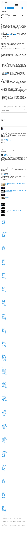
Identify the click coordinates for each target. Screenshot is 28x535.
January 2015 (4, 370)
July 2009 (3, 441)
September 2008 (4, 452)
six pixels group (9, 525)
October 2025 (4, 231)
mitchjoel (3, 525)
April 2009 (3, 444)
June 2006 (3, 481)
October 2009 (4, 438)
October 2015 (4, 360)
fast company (19, 106)
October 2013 (4, 386)
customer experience (18, 518)
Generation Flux (16, 34)
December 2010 (4, 423)
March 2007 (3, 471)
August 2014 (3, 375)
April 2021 (3, 289)
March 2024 (3, 251)
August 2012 (3, 401)
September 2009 (4, 439)
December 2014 (4, 371)
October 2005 (4, 490)
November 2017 (4, 333)
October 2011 (4, 412)
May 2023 (3, 262)
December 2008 (4, 449)
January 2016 (4, 357)
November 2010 (4, 424)
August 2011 (3, 414)
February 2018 (4, 330)
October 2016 (4, 347)
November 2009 (4, 437)
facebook (11, 521)
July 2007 (3, 467)
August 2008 (3, 453)
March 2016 (3, 355)
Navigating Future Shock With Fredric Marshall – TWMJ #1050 (13, 203)
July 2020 (3, 299)
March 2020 (3, 303)
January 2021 (4, 292)
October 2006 (4, 477)
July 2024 (3, 247)
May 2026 (3, 223)
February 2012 (4, 408)
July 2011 (3, 415)
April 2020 (3, 302)
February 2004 (4, 508)
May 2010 (3, 430)
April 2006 (3, 483)
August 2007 (3, 466)
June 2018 (3, 326)
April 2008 (3, 457)
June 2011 (3, 416)
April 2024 (3, 250)
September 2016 (4, 348)
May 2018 (3, 327)
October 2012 (4, 399)
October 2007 (4, 464)
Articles (7, 14)
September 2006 (4, 478)
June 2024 (3, 248)
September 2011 (4, 413)
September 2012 (4, 400)
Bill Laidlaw (5, 119)
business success (4, 106)
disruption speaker (4, 521)
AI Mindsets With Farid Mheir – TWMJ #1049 (11, 207)
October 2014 (4, 373)
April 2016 (3, 354)
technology (23, 525)
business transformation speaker (5, 518)
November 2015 (4, 359)
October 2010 (4, 425)
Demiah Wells (6, 139)
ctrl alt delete (14, 518)
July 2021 (3, 286)
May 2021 (3, 288)
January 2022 (4, 279)
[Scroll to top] (27, 534)
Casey (5, 154)
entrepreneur (16, 106)
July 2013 (3, 389)
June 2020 (3, 300)
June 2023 (3, 261)
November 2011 (4, 411)
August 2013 (3, 388)
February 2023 (4, 265)
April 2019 (3, 315)
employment (12, 106)
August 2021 (3, 285)
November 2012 (4, 398)
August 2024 (3, 246)
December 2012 (4, 397)
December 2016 (4, 345)
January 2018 (4, 331)
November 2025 (4, 230)
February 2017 (4, 343)
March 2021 (3, 290)
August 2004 (3, 505)
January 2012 (4, 409)
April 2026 (3, 224)
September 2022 (4, 271)
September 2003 (4, 511)
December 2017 (4, 332)
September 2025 (4, 232)
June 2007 (3, 468)
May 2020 (3, 301)
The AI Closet (7, 197)
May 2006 (3, 482)
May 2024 (3, 249)
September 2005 (4, 491)
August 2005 (3, 492)
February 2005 (4, 498)
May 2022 (3, 275)
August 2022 (3, 272)
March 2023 (3, 264)
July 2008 (3, 454)
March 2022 (3, 277)
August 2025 (3, 233)
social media (19, 525)
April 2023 (3, 263)
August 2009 (3, 440)
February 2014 (4, 382)
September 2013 (4, 387)
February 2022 (4, 278)
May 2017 (3, 340)
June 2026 (3, 222)
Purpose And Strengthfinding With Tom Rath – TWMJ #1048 (13, 210)
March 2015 (3, 368)
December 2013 (4, 384)
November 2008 (4, 450)
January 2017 (4, 344)
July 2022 (3, 273)
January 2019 (4, 318)
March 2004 (3, 507)
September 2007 (4, 465)
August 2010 (3, 427)
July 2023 (3, 260)
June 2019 (3, 313)
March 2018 (3, 329)
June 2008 (3, 455)
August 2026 (3, 220)
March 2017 (3, 342)
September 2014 (4, 374)
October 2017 (4, 334)
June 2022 (3, 274)
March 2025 (3, 238)
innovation (14, 521)
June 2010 (3, 429)
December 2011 (4, 410)
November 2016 (4, 346)
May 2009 (3, 443)
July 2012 (3, 402)
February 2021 (4, 291)
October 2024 (4, 244)
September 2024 (4, 245)
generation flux (23, 106)
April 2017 (3, 341)
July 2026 (3, 221)
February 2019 (4, 317)
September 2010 (4, 426)
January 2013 (4, 396)
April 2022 (3, 276)
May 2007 (3, 469)
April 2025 (3, 237)
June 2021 (3, 287)
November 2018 (4, 320)
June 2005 (3, 494)
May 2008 (3, 456)
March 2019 (3, 316)
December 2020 (4, 293)
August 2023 (3, 259)
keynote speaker (23, 521)
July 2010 (3, 428)
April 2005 (3, 496)
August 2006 (3, 479)
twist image (7, 110)
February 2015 (4, 369)
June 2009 (3, 442)
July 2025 (3, 234)
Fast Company (9, 34)
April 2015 (3, 367)
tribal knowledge (3, 110)
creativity (11, 518)
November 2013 (4, 385)
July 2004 (3, 506)
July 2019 (3, 312)
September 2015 (4, 361)
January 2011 (4, 422)
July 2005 (3, 493)
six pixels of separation (14, 525)
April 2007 (3, 470)
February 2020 (4, 304)
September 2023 (4, 258)
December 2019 (4, 306)
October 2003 (4, 510)
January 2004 (4, 509)
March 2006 (3, 484)
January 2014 (4, 383)
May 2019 (3, 314)
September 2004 (4, 504)
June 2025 (3, 235)
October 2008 (4, 451)
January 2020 (4, 305)
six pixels (6, 525)
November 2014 (4, 372)
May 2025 (3, 236)
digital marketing (8, 106)
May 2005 (3, 495)
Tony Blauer (6, 73)
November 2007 (4, 463)
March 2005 (3, 497)
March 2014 (3, 381)
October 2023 (4, 257)
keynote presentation (19, 521)
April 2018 (3, 328)
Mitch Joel (7, 17)
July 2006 (3, 480)
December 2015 (4, 358)
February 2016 (4, 356)
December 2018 (4, 319)
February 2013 (4, 395)
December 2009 (4, 436)
